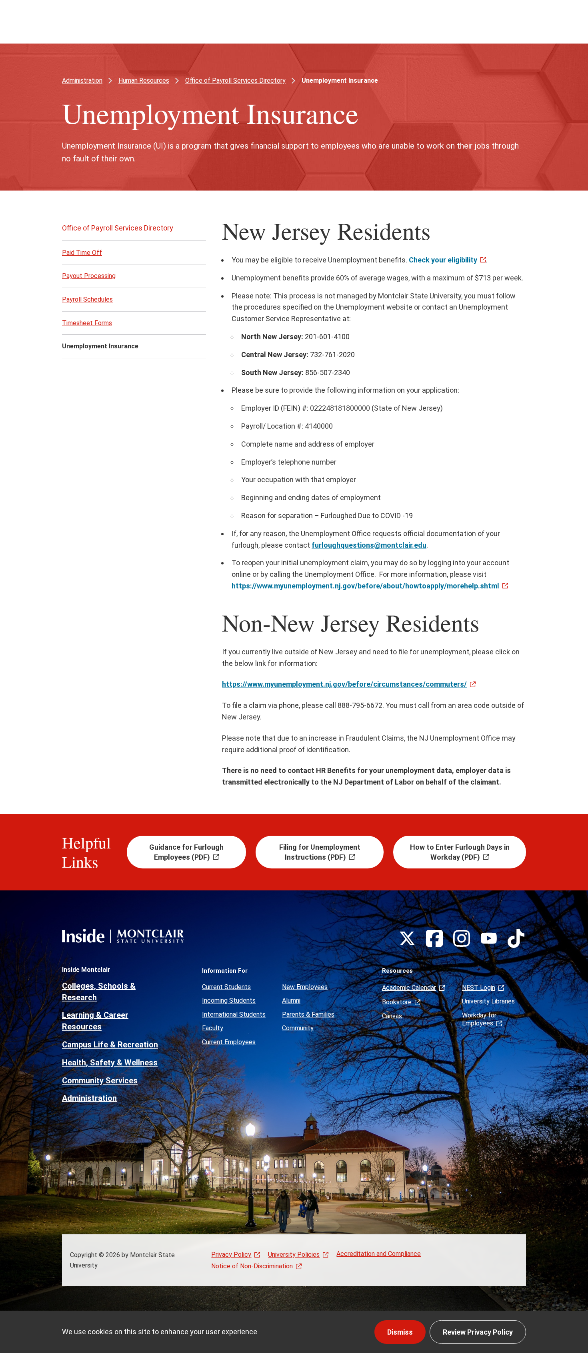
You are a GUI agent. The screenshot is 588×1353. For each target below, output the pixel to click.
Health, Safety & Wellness (110, 1062)
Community (298, 1028)
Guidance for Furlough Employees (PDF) (186, 852)
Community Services (100, 1080)
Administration (82, 80)
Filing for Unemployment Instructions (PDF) (319, 852)
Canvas (392, 1016)
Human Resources (143, 80)
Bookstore (397, 1002)
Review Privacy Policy (478, 1332)
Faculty (212, 1028)
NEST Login (478, 987)
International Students (234, 1014)
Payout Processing (89, 276)
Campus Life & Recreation (110, 1044)
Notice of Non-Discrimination (252, 1266)
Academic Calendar (409, 987)
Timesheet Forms (87, 323)
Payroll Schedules (87, 299)
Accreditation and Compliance (378, 1254)
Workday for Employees (479, 1019)
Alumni (291, 1000)
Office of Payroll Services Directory (235, 80)
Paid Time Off (82, 252)
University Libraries (488, 1001)
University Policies (294, 1254)
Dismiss (400, 1332)
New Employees (305, 987)
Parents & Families (308, 1014)
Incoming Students (229, 1000)
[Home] (123, 936)
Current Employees (229, 1042)
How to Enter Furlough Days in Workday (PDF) (460, 852)
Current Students (226, 987)
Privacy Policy (231, 1254)
